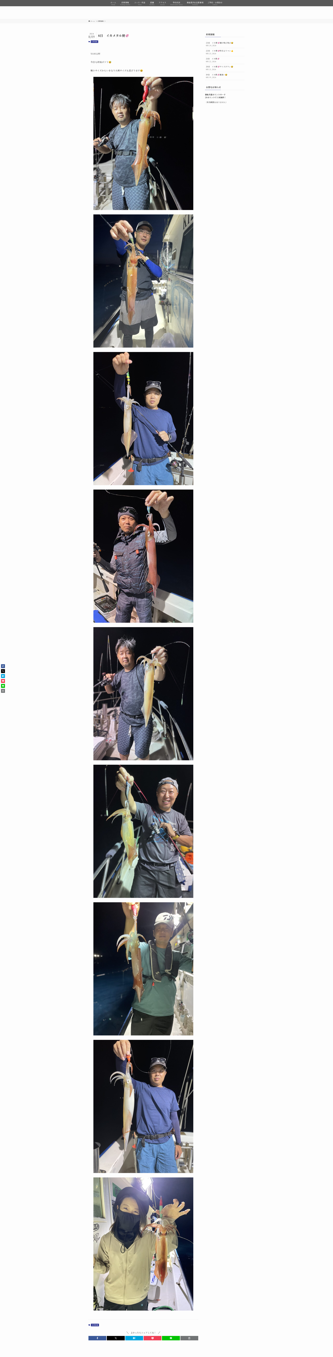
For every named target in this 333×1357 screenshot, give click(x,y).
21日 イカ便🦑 (212, 60)
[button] (97, 1338)
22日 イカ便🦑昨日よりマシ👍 (219, 52)
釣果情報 (94, 42)
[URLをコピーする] (189, 1338)
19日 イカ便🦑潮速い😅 (216, 76)
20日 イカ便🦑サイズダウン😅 (219, 68)
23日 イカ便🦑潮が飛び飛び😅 (219, 44)
